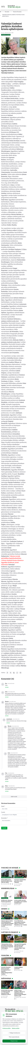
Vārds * (3, 806)
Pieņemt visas (14, 1041)
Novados (7, 11)
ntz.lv (3, 32)
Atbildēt (7, 687)
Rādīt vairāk (14, 796)
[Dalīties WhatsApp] (17, 672)
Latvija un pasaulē (5, 941)
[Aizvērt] (24, 1014)
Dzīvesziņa (4, 988)
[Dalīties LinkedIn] (14, 672)
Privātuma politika (6, 1028)
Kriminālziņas (5, 898)
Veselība (4, 965)
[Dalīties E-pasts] (20, 672)
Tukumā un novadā (6, 34)
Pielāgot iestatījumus (14, 1033)
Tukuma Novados (17, 11)
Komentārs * (4, 818)
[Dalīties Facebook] (7, 672)
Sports (3, 918)
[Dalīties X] (10, 672)
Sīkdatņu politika (15, 1028)
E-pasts (3, 812)
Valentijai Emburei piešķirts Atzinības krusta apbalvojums (13, 15)
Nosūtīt (4, 828)
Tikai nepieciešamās (14, 1037)
